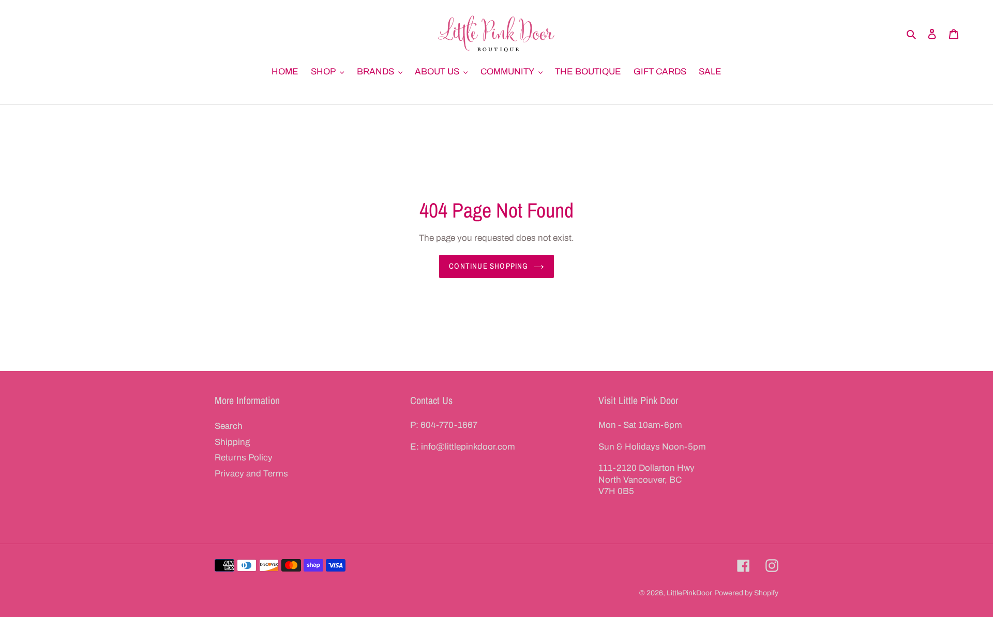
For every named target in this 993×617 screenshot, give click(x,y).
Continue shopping (488, 265)
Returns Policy (244, 457)
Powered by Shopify (746, 593)
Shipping (232, 442)
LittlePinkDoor (689, 593)
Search (229, 426)
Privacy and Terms (251, 474)
